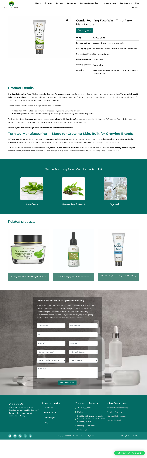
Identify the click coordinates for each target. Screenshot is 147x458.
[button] (67, 20)
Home (38, 3)
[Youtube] (15, 436)
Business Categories (89, 3)
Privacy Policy (125, 436)
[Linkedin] (9, 436)
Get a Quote (84, 30)
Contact (135, 7)
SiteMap (135, 436)
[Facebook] (20, 436)
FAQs (46, 423)
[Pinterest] (30, 436)
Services (59, 3)
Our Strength (126, 3)
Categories (71, 3)
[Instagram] (25, 436)
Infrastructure (110, 3)
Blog (137, 3)
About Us (48, 3)
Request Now (67, 382)
